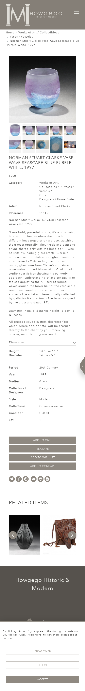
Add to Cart (42, 440)
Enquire (43, 449)
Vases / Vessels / (22, 37)
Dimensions (16, 342)
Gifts (42, 195)
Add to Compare (42, 466)
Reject (42, 665)
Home (10, 32)
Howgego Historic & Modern (42, 584)
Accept (42, 679)
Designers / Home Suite (56, 199)
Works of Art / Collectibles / (39, 32)
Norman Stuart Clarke (54, 206)
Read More (43, 651)
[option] (24, 535)
